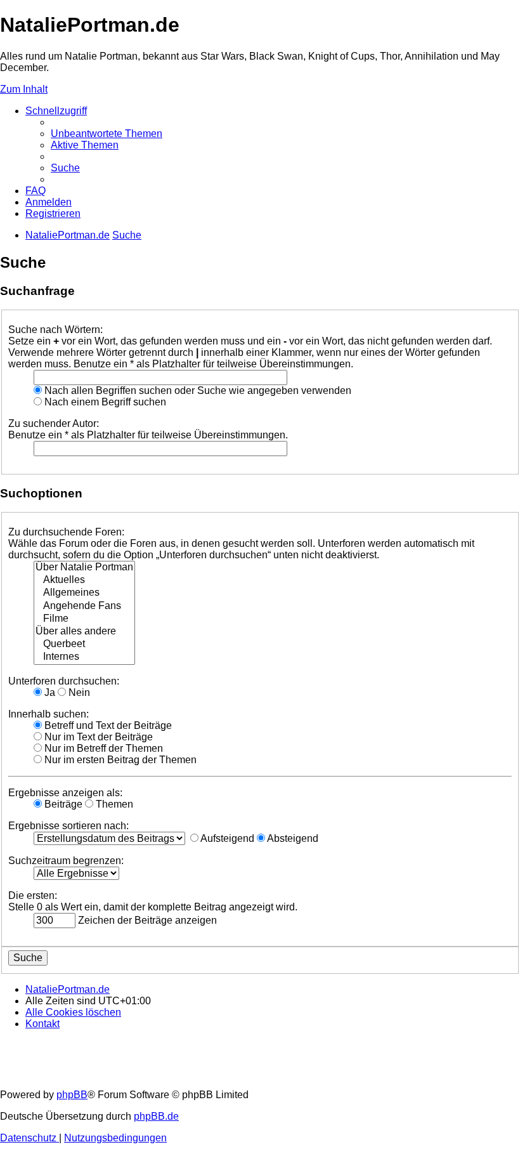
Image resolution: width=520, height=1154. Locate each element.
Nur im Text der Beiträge (97, 736)
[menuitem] (106, 133)
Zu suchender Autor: (53, 423)
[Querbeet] (84, 644)
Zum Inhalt (24, 89)
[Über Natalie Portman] (84, 567)
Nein (78, 692)
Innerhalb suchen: (48, 714)
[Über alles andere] (84, 632)
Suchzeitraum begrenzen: (66, 860)
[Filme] (84, 619)
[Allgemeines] (84, 593)
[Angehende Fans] (84, 606)
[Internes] (84, 657)
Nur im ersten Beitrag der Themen (119, 759)
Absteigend (291, 838)
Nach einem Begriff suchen (104, 402)
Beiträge (62, 804)
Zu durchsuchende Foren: (66, 532)
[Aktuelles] (84, 580)
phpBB (72, 1094)
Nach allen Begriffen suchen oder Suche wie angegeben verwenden (196, 390)
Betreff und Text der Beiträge (107, 725)
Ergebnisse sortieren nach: (68, 825)
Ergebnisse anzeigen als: (65, 792)
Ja (48, 692)
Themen (113, 804)
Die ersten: (32, 895)
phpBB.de (156, 1116)
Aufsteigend (226, 838)
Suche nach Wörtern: (55, 329)
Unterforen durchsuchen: (63, 681)
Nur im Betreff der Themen (102, 748)
